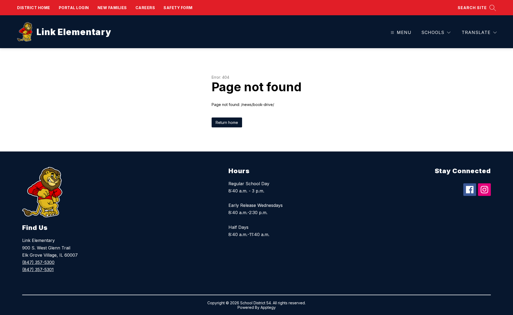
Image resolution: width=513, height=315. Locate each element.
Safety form (178, 7)
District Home (33, 7)
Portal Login (74, 7)
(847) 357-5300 (38, 262)
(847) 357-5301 (38, 269)
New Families (112, 7)
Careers (145, 7)
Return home (227, 122)
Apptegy (268, 307)
